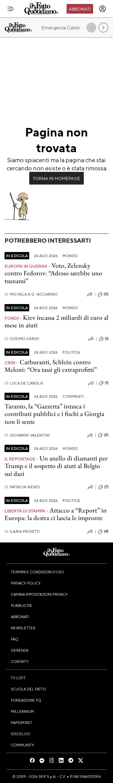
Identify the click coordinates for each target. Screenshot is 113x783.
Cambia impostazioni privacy (39, 594)
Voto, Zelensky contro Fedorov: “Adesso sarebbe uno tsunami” (53, 273)
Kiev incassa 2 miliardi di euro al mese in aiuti (56, 321)
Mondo (70, 255)
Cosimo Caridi (22, 338)
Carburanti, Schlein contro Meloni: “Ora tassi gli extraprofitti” (51, 366)
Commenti (73, 396)
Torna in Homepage (56, 178)
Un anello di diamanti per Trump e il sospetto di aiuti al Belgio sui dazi (56, 466)
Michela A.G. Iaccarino (31, 294)
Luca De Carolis (24, 383)
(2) (106, 435)
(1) (106, 338)
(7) (106, 487)
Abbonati (80, 8)
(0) (106, 294)
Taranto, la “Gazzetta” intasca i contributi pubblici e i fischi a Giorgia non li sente (54, 414)
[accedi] (102, 9)
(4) (106, 531)
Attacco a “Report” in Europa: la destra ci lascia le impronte (56, 514)
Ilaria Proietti (22, 531)
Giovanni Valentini (27, 435)
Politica (71, 352)
